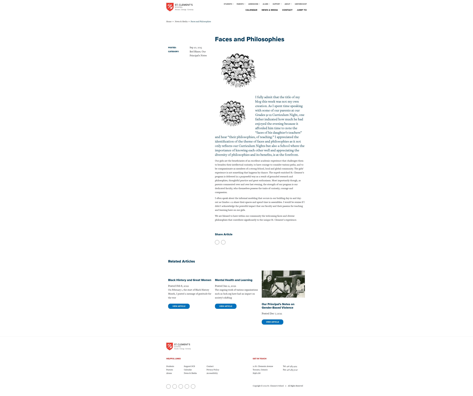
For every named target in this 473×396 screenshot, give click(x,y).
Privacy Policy (213, 369)
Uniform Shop (301, 4)
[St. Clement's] (180, 7)
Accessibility (212, 373)
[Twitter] (181, 386)
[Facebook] (174, 386)
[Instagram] (193, 386)
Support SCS (189, 366)
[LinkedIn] (168, 386)
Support (276, 4)
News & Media (270, 10)
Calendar (251, 10)
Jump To (302, 10)
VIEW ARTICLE (178, 306)
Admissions (253, 4)
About (288, 4)
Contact (287, 10)
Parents (240, 4)
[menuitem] (229, 4)
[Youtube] (187, 386)
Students (228, 4)
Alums (266, 4)
